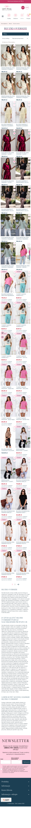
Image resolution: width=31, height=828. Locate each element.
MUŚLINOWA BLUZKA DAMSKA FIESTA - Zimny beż (22, 575)
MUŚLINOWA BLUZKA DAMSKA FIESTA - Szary (7, 543)
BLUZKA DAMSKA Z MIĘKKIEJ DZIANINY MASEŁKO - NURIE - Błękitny (7, 126)
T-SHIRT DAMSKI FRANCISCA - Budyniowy (6, 326)
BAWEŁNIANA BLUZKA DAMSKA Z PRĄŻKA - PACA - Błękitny (8, 69)
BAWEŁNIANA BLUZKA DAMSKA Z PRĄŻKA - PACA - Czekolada (8, 98)
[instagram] (2, 337)
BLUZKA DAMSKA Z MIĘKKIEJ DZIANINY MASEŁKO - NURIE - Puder (22, 126)
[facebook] (2, 333)
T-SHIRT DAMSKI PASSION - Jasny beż (22, 387)
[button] (9, 15)
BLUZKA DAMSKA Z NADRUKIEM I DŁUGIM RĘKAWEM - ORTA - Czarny (23, 211)
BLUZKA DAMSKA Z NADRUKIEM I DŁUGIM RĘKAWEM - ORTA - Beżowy (8, 211)
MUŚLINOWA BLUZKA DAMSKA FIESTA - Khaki (7, 575)
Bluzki (10, 23)
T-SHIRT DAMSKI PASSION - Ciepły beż (7, 387)
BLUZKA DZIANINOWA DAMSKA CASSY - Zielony (22, 512)
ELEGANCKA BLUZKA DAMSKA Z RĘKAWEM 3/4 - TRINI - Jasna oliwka (22, 239)
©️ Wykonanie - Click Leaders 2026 (15, 803)
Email (2, 759)
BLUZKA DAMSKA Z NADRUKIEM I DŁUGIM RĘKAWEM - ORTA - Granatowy (23, 183)
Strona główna (4, 23)
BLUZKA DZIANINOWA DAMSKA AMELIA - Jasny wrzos (22, 481)
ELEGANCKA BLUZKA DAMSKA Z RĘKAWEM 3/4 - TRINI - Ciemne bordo (7, 268)
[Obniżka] (8, 281)
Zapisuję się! (26, 762)
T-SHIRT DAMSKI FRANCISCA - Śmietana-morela (21, 326)
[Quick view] (14, 45)
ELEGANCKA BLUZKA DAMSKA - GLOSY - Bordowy (7, 182)
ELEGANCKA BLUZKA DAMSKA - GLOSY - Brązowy (7, 154)
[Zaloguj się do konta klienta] (22, 15)
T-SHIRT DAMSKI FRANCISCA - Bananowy (21, 295)
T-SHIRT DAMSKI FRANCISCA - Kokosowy (6, 357)
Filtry (15, 34)
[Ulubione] (15, 15)
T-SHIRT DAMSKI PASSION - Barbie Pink (22, 418)
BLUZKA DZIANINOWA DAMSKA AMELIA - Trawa (8, 512)
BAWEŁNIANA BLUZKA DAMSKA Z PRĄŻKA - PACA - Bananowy (22, 69)
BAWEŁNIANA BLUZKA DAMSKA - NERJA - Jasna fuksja (22, 267)
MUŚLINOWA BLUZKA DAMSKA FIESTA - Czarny (22, 543)
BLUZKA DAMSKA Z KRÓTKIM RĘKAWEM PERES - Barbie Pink (7, 295)
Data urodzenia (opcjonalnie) (15, 758)
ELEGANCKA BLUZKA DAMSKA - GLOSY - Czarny (22, 154)
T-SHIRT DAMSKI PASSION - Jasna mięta (7, 418)
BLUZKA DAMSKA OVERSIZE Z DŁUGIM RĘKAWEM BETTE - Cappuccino (7, 451)
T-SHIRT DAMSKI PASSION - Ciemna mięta (21, 357)
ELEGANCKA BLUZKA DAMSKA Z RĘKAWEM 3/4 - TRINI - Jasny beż (7, 239)
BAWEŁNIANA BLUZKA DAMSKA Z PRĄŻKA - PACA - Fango (22, 98)
